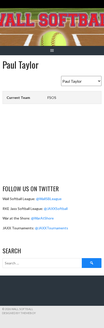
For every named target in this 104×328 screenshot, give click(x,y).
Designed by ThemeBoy (19, 313)
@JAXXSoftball (56, 208)
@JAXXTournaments (51, 228)
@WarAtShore (42, 218)
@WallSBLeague (49, 199)
